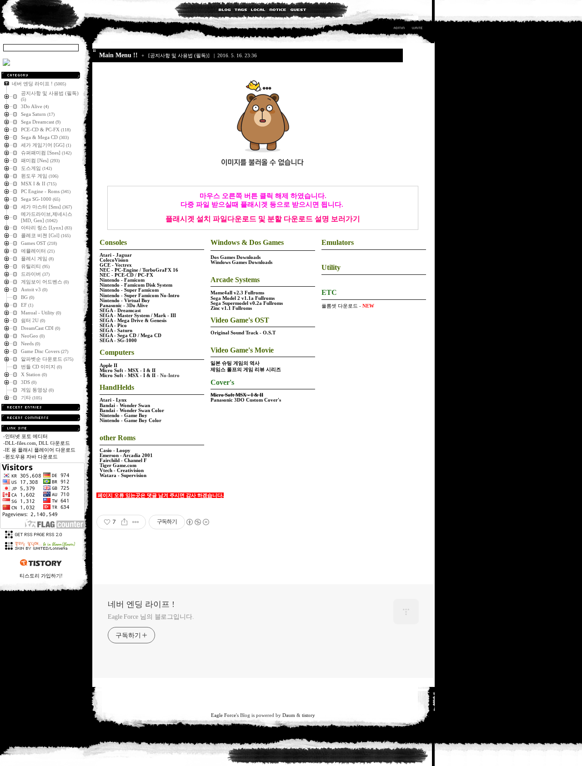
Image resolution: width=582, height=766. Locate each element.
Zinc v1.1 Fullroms (231, 308)
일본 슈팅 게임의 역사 (235, 363)
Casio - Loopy (115, 450)
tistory (308, 715)
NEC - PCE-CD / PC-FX (126, 275)
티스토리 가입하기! (41, 575)
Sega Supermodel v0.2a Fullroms (247, 303)
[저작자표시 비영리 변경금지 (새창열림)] (197, 522)
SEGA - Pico (113, 325)
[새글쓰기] (417, 29)
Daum (288, 715)
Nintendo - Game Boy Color (130, 420)
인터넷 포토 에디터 (26, 436)
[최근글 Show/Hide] (40, 407)
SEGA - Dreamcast (120, 310)
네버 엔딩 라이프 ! (141, 604)
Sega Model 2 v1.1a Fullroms (243, 298)
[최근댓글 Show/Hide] (40, 417)
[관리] (399, 29)
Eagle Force (223, 715)
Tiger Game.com (118, 465)
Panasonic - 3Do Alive (124, 305)
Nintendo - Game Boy (123, 415)
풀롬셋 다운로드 (339, 305)
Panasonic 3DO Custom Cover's (246, 400)
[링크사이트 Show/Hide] (40, 428)
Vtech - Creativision (122, 470)
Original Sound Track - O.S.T (243, 332)
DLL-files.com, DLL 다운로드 (37, 443)
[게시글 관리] (135, 522)
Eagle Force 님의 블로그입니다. (151, 616)
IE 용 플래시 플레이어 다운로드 (40, 450)
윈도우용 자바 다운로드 (31, 456)
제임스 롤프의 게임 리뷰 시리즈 (246, 369)
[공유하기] (124, 522)
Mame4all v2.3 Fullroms (237, 292)
